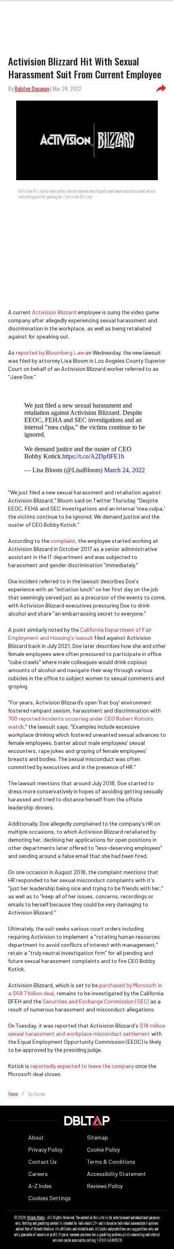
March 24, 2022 (124, 470)
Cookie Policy (103, 1149)
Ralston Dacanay (32, 88)
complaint (63, 540)
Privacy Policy (45, 1149)
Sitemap (97, 1137)
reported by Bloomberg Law (50, 352)
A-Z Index (40, 1185)
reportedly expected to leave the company (82, 1065)
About (36, 1137)
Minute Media (36, 1217)
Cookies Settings (49, 1197)
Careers (38, 1173)
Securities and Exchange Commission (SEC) (95, 1001)
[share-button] (161, 88)
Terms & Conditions (111, 1161)
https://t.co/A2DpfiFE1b (93, 456)
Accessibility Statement (116, 1173)
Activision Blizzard (54, 312)
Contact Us (42, 1161)
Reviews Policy (105, 1185)
